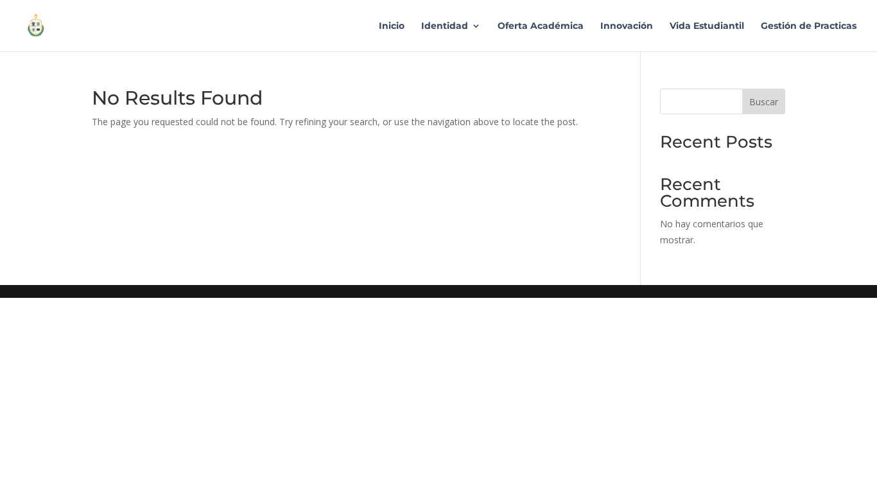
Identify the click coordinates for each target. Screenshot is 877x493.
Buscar (763, 102)
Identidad (444, 26)
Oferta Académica (541, 26)
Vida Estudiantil (707, 26)
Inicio (391, 26)
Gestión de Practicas (808, 26)
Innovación (626, 26)
